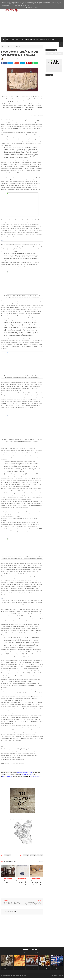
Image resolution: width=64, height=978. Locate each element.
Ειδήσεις (56, 968)
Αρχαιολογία (7, 968)
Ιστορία (19, 968)
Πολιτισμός (32, 968)
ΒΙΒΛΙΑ (27, 39)
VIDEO (58, 39)
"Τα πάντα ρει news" (17, 975)
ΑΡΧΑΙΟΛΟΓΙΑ (14, 39)
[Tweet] (10, 63)
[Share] (4, 63)
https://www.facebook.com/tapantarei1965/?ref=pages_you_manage (58, 54)
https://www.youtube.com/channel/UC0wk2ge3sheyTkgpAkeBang (50, 54)
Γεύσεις (44, 968)
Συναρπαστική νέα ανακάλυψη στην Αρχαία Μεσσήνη (24, 882)
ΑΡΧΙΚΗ (8, 39)
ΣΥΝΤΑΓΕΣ (32, 39)
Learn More (29, 7)
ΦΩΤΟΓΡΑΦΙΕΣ (51, 39)
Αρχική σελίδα (7, 46)
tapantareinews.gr (58, 975)
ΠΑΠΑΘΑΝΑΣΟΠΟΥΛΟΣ (41, 39)
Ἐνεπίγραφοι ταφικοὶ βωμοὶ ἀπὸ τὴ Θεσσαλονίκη (9, 882)
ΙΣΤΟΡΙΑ (21, 39)
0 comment (27, 59)
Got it (36, 7)
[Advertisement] (32, 26)
